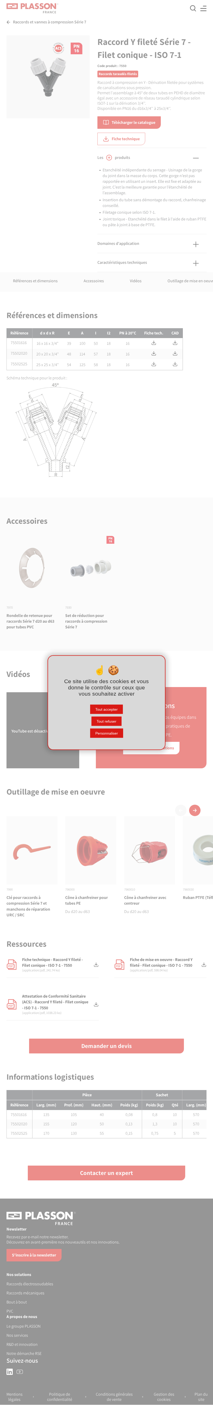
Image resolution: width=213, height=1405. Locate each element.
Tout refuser (106, 721)
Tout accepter (106, 709)
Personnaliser (106, 733)
